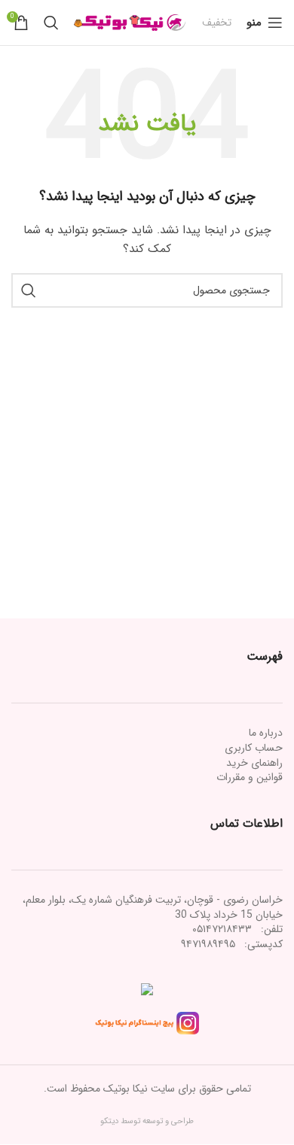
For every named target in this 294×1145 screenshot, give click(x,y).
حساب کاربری (254, 748)
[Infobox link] (216, 22)
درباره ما (266, 732)
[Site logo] (130, 22)
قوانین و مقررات (249, 777)
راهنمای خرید (254, 763)
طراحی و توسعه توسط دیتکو (147, 1121)
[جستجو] (51, 23)
